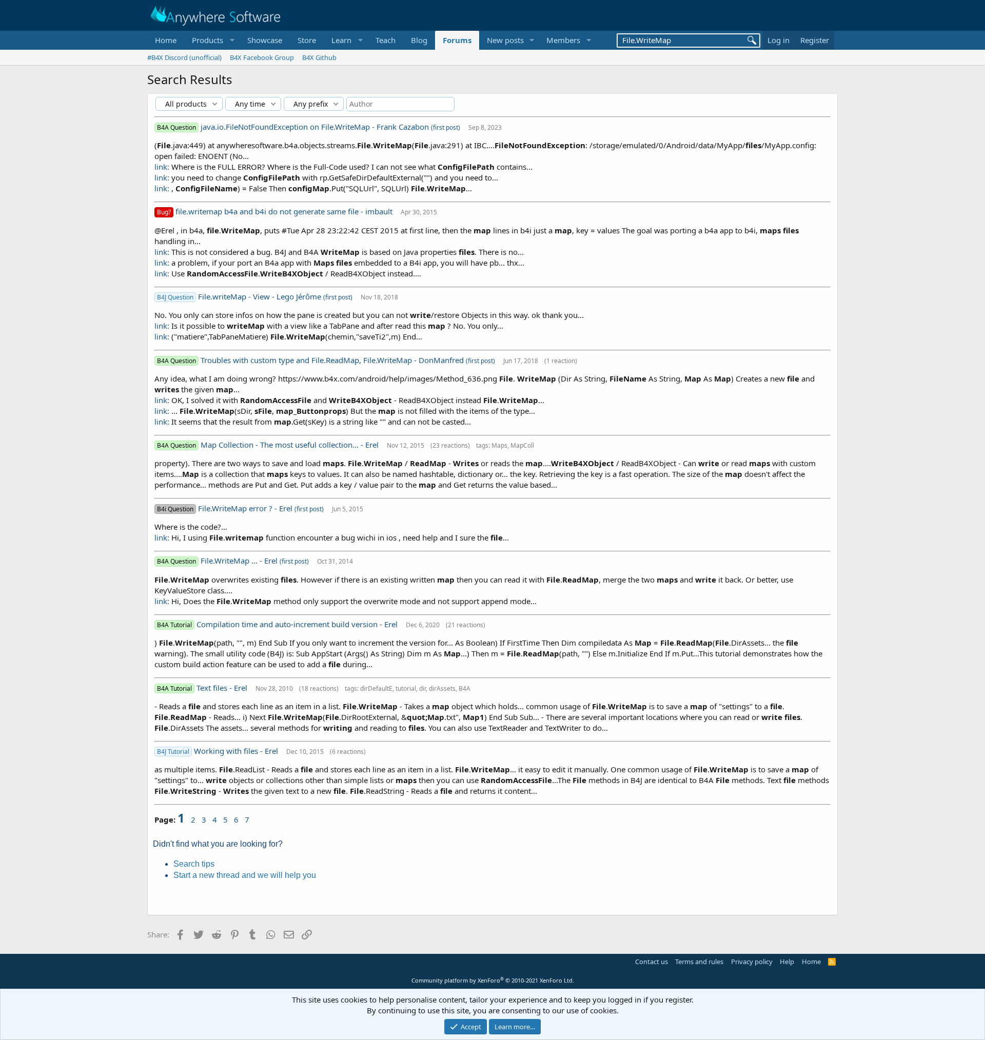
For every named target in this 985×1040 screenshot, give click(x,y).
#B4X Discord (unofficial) (184, 57)
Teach (386, 40)
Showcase (264, 40)
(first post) (445, 127)
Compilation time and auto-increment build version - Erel (298, 624)
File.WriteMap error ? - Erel (246, 508)
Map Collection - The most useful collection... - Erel (291, 444)
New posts (505, 40)
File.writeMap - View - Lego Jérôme (260, 296)
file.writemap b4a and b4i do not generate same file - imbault (285, 211)
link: (161, 167)
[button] (212, 40)
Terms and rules (699, 961)
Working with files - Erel (237, 751)
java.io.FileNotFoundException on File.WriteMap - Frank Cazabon (316, 127)
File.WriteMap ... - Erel (240, 560)
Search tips (193, 863)
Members (563, 40)
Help (787, 961)
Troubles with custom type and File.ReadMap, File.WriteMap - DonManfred (333, 360)
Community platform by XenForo (492, 980)
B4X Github (319, 57)
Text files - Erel (222, 688)
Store (307, 40)
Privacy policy (752, 961)
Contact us (651, 961)
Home (165, 40)
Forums (457, 40)
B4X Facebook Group (262, 57)
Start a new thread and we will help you (244, 875)
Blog (419, 40)
